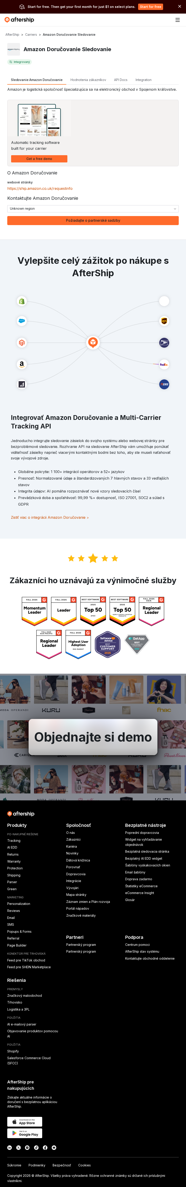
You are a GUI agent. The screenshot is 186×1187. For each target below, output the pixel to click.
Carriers (31, 34)
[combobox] (93, 208)
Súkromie (14, 1165)
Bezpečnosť (62, 1165)
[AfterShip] (20, 20)
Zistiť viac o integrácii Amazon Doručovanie (50, 517)
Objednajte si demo (93, 737)
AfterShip (12, 34)
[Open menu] (177, 20)
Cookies (84, 1165)
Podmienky (37, 1165)
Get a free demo (39, 159)
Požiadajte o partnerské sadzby (93, 220)
